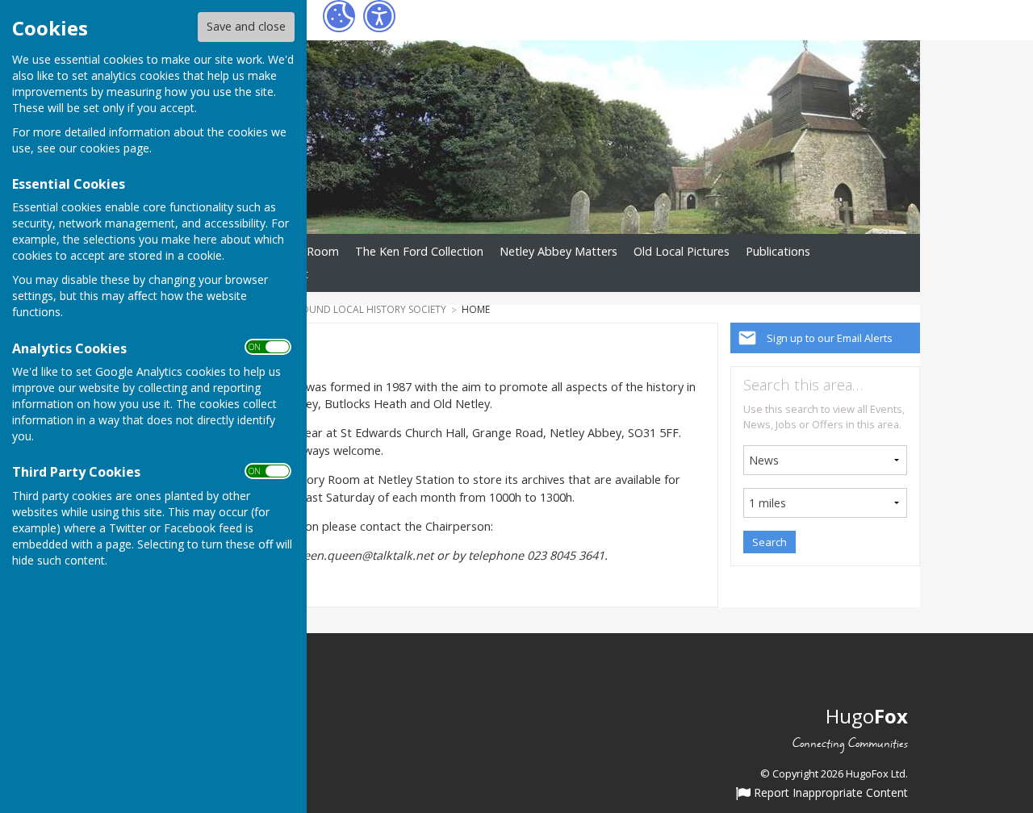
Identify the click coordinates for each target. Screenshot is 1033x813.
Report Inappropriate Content (829, 793)
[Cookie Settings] (339, 16)
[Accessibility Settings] (379, 16)
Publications (778, 251)
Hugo (867, 716)
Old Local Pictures (682, 251)
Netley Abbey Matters (558, 251)
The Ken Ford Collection (419, 251)
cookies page (114, 148)
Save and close (246, 26)
